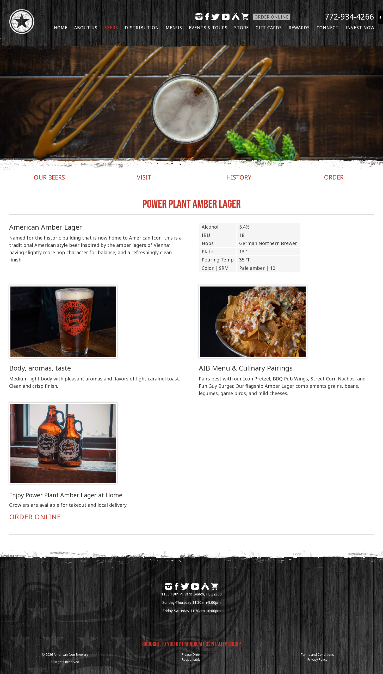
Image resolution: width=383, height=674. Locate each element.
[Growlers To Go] (63, 482)
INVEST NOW (360, 28)
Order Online (272, 17)
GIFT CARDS (269, 28)
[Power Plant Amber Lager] (63, 356)
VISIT (144, 177)
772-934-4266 (349, 16)
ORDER (334, 177)
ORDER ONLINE (35, 516)
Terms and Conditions (317, 654)
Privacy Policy (317, 659)
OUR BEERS (49, 177)
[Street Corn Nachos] (253, 356)
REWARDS (299, 28)
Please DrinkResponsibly (191, 657)
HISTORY (238, 177)
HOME (60, 28)
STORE (241, 28)
